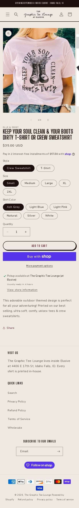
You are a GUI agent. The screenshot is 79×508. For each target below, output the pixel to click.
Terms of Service (19, 419)
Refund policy (25, 499)
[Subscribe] (58, 451)
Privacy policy (45, 499)
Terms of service (64, 499)
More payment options (39, 265)
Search (12, 393)
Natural (12, 215)
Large (49, 183)
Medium (30, 183)
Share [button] (11, 328)
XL (64, 183)
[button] (7, 14)
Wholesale (15, 428)
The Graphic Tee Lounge (38, 495)
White (49, 215)
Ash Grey (13, 207)
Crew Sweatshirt (18, 168)
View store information (22, 290)
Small (11, 183)
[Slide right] (48, 120)
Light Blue (37, 207)
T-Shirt (45, 168)
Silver (31, 215)
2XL (9, 192)
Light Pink (60, 207)
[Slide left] (31, 120)
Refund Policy (17, 410)
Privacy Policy (17, 401)
